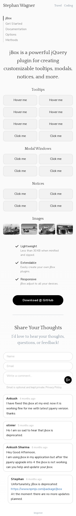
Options (10, 34)
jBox (8, 18)
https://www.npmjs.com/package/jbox (36, 489)
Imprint (38, 513)
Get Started (13, 24)
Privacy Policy (53, 387)
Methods (11, 40)
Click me (56, 171)
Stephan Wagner (19, 5)
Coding (68, 5)
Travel (58, 5)
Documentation (16, 29)
